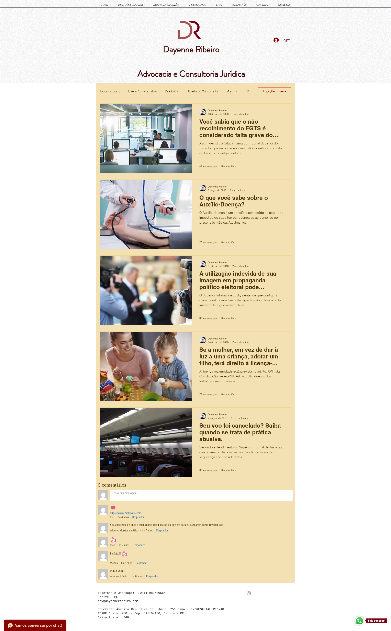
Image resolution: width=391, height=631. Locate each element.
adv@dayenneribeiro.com (118, 601)
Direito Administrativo (142, 91)
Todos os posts (110, 91)
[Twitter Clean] (270, 593)
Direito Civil (172, 91)
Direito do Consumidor (203, 91)
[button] (248, 92)
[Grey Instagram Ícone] (248, 593)
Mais (229, 91)
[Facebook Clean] (259, 593)
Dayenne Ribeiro (191, 49)
